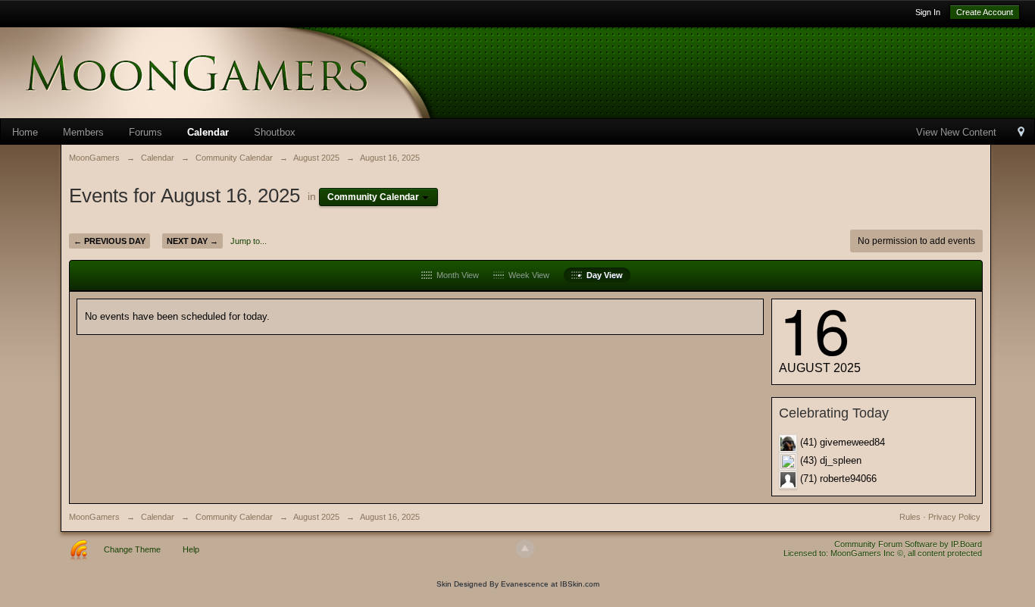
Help (191, 549)
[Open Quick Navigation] (1021, 133)
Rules (910, 516)
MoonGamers (94, 516)
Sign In (927, 12)
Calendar (208, 132)
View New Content (956, 132)
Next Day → (192, 241)
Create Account (984, 12)
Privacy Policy (954, 516)
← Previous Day (109, 241)
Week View (526, 275)
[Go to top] (525, 549)
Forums (145, 132)
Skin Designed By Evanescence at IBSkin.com (517, 584)
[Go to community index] (242, 71)
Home (25, 132)
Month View (455, 275)
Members (83, 132)
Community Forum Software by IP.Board (908, 544)
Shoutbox (274, 132)
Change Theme (132, 549)
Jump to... (248, 241)
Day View (602, 275)
